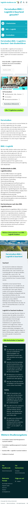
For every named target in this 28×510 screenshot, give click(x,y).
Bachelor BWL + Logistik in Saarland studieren (14, 450)
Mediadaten (17, 470)
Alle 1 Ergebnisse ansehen (14, 110)
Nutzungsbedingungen (21, 503)
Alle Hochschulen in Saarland (13, 340)
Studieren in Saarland (8, 454)
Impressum (3, 503)
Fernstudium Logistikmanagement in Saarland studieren (14, 446)
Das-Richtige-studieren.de (7, 483)
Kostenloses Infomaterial (11, 104)
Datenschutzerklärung (11, 503)
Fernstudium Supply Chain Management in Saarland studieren (13, 440)
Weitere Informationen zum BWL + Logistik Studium (14, 233)
